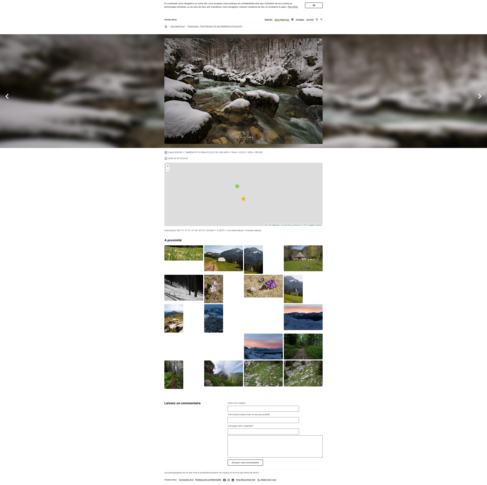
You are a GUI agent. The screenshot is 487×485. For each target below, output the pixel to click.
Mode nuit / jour (268, 479)
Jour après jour (281, 19)
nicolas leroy (170, 19)
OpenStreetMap (286, 225)
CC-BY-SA (304, 225)
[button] (237, 186)
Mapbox (319, 225)
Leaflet (268, 225)
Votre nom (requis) (237, 403)
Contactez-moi (186, 479)
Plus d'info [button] (293, 7)
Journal (310, 19)
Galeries (268, 19)
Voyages (300, 19)
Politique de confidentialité (208, 479)
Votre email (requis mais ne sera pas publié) (249, 414)
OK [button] (314, 5)
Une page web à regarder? (240, 426)
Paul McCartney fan (245, 479)
